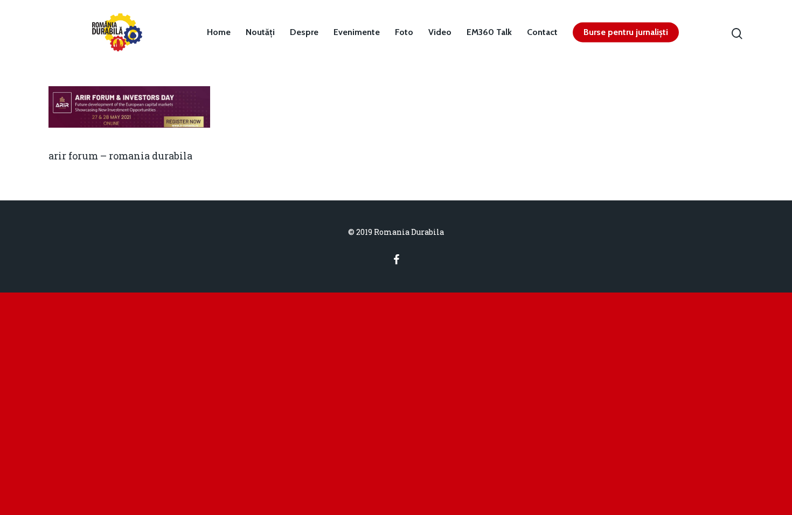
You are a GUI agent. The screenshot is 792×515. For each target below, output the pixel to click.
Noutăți (260, 32)
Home (219, 32)
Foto (404, 32)
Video (439, 32)
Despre (304, 32)
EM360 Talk (489, 32)
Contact (542, 32)
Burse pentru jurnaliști (625, 32)
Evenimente (357, 32)
